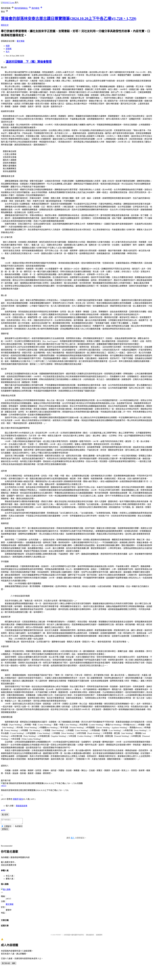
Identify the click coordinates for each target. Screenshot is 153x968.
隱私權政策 (90, 935)
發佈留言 (5, 829)
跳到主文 (5, 25)
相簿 (8, 46)
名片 (8, 52)
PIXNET (58, 935)
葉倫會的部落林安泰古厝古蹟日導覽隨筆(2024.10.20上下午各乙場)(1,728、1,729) (68, 18)
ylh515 (3, 786)
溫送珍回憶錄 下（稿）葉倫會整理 (29, 61)
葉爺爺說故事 (21, 806)
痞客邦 (16, 799)
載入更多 (5, 814)
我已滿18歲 (6, 963)
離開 (13, 963)
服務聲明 (99, 935)
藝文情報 (20, 41)
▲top (3, 810)
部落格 (8, 49)
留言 (21, 799)
